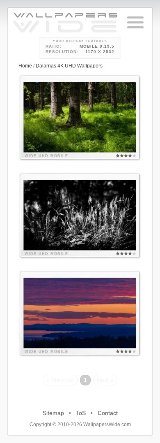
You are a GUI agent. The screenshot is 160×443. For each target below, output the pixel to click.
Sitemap (53, 413)
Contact (108, 413)
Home (25, 66)
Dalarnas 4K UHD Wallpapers (69, 66)
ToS (81, 413)
